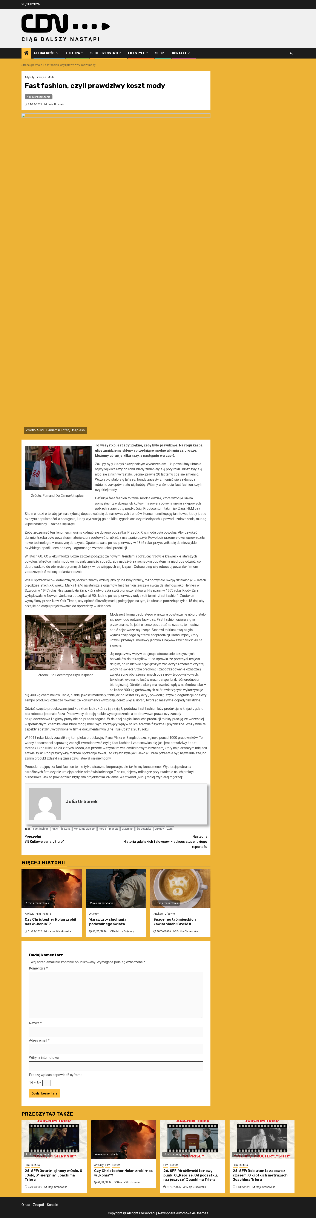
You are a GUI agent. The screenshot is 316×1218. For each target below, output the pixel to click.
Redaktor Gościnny (123, 931)
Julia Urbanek (56, 104)
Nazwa (35, 1023)
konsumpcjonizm (84, 828)
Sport (160, 53)
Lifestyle (136, 53)
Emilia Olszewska (187, 931)
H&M (55, 828)
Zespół (38, 1205)
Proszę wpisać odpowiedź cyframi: (55, 1075)
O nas (25, 1205)
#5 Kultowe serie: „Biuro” (44, 839)
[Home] (26, 53)
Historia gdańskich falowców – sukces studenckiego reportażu (165, 841)
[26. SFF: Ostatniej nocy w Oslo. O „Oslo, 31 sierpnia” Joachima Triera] (54, 1139)
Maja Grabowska (57, 1187)
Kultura (73, 53)
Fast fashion (41, 828)
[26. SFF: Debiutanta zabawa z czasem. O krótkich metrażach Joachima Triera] (262, 1139)
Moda (51, 77)
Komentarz (38, 968)
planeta (113, 828)
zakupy (159, 828)
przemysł (127, 828)
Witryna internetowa (44, 1058)
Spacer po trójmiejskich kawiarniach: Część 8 (174, 921)
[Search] (291, 53)
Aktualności (44, 53)
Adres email (39, 1040)
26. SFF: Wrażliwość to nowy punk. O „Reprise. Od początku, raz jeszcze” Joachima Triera (190, 1175)
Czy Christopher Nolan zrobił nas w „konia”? (50, 921)
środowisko (144, 828)
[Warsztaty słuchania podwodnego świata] (116, 888)
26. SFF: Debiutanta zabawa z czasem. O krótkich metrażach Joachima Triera (260, 1175)
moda (102, 828)
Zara (170, 828)
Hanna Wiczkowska (59, 931)
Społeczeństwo (104, 53)
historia (66, 828)
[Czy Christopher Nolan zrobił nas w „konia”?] (51, 888)
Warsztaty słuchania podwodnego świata (107, 921)
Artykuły (29, 77)
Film (38, 913)
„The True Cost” (119, 729)
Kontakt (179, 53)
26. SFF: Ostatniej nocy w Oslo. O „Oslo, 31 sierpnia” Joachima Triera (53, 1175)
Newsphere (166, 1213)
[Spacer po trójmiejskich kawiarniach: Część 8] (180, 888)
